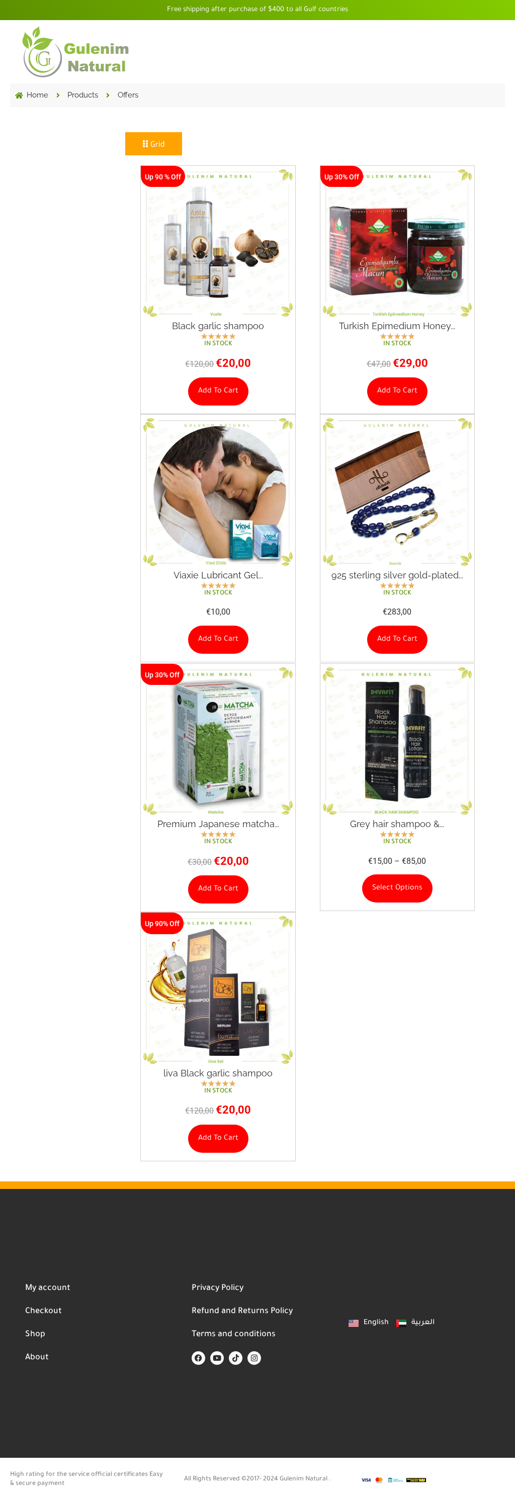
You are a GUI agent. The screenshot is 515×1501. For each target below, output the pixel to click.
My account (47, 1288)
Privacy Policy (217, 1288)
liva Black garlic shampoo (218, 1073)
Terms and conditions (234, 1334)
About (37, 1357)
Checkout (43, 1311)
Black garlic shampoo (218, 326)
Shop (35, 1334)
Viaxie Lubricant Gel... (218, 575)
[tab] (153, 143)
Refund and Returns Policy (242, 1311)
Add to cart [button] (218, 391)
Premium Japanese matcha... (218, 824)
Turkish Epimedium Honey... (397, 326)
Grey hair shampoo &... (397, 824)
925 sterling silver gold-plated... (397, 575)
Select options (397, 888)
